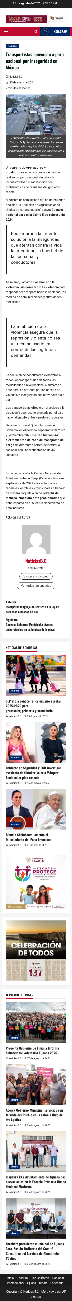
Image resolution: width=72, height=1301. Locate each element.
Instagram (60, 31)
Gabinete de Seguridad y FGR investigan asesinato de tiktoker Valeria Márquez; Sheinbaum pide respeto (33, 772)
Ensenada (56, 1283)
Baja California (40, 1278)
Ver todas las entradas (36, 585)
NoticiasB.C (16, 76)
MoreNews (48, 1291)
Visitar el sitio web (36, 576)
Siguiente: (30, 624)
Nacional (12, 46)
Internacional (15, 1283)
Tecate (43, 1283)
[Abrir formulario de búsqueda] (36, 31)
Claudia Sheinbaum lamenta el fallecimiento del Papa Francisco (28, 837)
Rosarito (22, 1278)
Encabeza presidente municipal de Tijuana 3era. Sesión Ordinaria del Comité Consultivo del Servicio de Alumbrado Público (35, 1251)
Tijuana (14, 1037)
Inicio (10, 1278)
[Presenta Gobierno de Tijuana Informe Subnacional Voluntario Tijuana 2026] (36, 1022)
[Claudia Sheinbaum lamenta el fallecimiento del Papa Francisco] (36, 809)
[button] (6, 32)
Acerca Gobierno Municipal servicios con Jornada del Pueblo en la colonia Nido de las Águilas (34, 1115)
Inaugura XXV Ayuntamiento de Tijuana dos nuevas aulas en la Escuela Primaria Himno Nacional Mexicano (36, 1181)
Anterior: (32, 607)
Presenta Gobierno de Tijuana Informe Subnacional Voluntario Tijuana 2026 (32, 1050)
